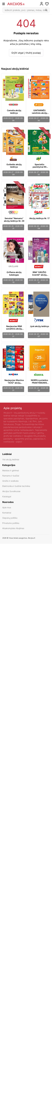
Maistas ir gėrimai (10, 470)
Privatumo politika (10, 523)
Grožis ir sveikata (10, 481)
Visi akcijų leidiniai (10, 459)
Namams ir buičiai (10, 475)
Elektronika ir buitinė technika (16, 486)
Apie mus (6, 507)
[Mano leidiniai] (47, 4)
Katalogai (6, 496)
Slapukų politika (9, 518)
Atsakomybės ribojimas (13, 528)
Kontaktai (6, 512)
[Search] (46, 10)
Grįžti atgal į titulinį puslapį (26, 52)
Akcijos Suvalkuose (11, 491)
